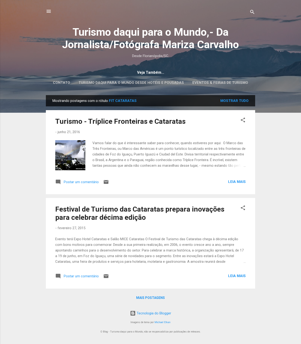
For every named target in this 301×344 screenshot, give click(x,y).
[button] (243, 120)
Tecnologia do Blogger (153, 313)
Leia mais (237, 182)
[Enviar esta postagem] (106, 184)
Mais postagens (150, 298)
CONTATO (61, 83)
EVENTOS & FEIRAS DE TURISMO (220, 83)
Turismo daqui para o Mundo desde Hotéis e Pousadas (131, 83)
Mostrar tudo (234, 101)
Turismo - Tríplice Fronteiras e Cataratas (120, 121)
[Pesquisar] (252, 13)
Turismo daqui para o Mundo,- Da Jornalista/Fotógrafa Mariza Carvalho (150, 38)
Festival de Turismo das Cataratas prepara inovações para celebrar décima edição (139, 213)
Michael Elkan (162, 322)
